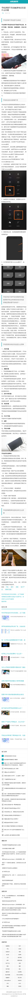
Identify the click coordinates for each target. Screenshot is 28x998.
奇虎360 (19, 980)
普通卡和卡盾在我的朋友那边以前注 (12, 694)
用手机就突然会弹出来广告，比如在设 (13, 626)
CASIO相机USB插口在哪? (8, 848)
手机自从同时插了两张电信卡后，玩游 (13, 735)
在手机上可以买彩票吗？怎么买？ (11, 653)
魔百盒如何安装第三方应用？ (11, 822)
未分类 (7, 954)
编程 (20, 966)
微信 (20, 969)
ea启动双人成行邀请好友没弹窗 (12, 835)
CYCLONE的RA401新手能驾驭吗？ (10, 918)
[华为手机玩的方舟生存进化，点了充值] (5, 618)
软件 (20, 946)
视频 (8, 986)
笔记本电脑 (7, 974)
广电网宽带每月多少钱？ (10, 779)
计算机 (19, 948)
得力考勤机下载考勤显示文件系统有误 (13, 826)
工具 (8, 957)
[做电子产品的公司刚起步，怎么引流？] (5, 727)
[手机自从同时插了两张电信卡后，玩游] (5, 741)
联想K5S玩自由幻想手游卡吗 (9, 901)
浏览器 (19, 986)
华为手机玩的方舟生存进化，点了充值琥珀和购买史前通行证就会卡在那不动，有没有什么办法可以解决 (12, 597)
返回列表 (3, 601)
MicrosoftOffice (20, 974)
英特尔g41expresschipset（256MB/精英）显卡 (13, 859)
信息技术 (7, 951)
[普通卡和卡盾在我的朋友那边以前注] (5, 700)
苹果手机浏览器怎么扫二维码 (11, 768)
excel (20, 983)
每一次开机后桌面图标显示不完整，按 (13, 640)
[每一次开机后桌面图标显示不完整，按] (5, 646)
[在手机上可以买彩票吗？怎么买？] (5, 659)
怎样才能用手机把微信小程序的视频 (12, 681)
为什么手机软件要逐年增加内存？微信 (13, 667)
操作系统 (20, 957)
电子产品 (7, 963)
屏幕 (17, 587)
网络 (8, 966)
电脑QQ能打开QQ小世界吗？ (11, 819)
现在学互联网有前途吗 (7, 880)
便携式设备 (8, 589)
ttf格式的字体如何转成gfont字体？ (12, 808)
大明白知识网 (9, 992)
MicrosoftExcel (8, 980)
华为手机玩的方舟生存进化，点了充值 (13, 613)
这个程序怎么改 (6, 871)
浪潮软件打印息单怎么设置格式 (9, 868)
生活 (8, 983)
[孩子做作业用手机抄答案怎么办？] (5, 714)
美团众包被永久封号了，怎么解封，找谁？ (14, 775)
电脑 (20, 951)
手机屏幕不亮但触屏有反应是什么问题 (11, 845)
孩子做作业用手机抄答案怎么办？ (11, 708)
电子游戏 (7, 969)
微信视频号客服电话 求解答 (11, 759)
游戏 (20, 963)
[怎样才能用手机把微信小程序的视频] (5, 686)
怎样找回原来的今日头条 (10, 756)
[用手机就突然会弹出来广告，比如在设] (5, 632)
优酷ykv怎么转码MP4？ (10, 772)
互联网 (19, 954)
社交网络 (20, 971)
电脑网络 (7, 946)
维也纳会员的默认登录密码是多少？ (13, 815)
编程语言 (7, 971)
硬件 (12, 587)
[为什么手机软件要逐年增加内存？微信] (5, 673)
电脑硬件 (7, 977)
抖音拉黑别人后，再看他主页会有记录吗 (14, 811)
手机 (3, 13)
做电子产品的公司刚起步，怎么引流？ (13, 722)
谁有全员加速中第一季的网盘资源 (12, 804)
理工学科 (20, 977)
